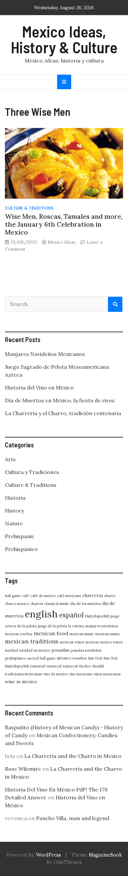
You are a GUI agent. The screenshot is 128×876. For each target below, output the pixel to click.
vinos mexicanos (107, 674)
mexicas (92, 642)
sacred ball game (41, 658)
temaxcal (53, 666)
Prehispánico (21, 549)
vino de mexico (55, 674)
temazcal (70, 666)
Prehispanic (19, 536)
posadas (60, 650)
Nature (14, 523)
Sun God (95, 658)
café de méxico (43, 595)
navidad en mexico (34, 650)
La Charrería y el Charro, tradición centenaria (63, 413)
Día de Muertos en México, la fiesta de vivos (60, 400)
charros (36, 603)
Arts (10, 459)
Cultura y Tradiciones (32, 472)
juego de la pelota (52, 626)
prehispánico (15, 658)
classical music (56, 603)
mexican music (82, 634)
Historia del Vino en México (39, 387)
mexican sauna (107, 634)
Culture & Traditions (29, 208)
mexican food (51, 633)
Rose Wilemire (23, 768)
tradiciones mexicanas (23, 674)
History (14, 510)
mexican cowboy (18, 634)
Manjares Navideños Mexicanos (45, 354)
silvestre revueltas (72, 658)
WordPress (48, 855)
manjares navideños (101, 626)
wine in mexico (21, 682)
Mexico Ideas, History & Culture (64, 39)
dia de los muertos (85, 603)
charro (109, 595)
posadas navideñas (86, 650)
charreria (92, 595)
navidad (11, 650)
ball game (13, 595)
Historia (15, 497)
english (41, 614)
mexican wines (72, 642)
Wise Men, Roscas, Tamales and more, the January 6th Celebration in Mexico (63, 224)
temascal (37, 666)
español (71, 615)
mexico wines (111, 642)
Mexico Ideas (61, 242)
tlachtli (98, 666)
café (25, 595)
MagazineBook (105, 855)
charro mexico (17, 603)
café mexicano (69, 595)
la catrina (76, 626)
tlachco (85, 666)
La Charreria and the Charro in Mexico (72, 756)
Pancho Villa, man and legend (72, 818)
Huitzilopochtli (97, 616)
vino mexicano (81, 674)
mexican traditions (31, 641)
